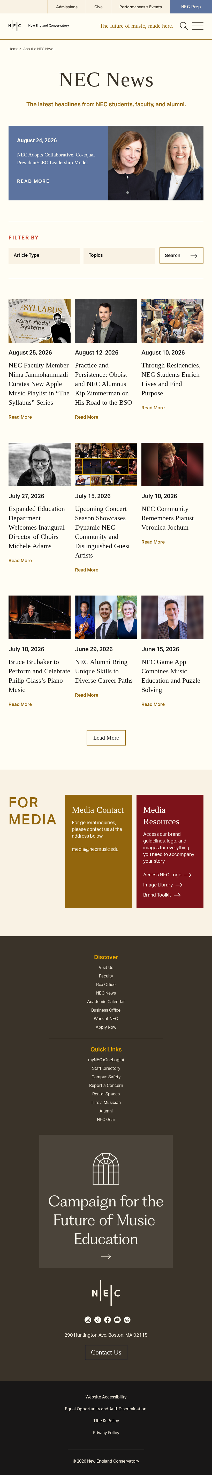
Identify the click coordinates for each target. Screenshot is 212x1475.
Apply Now (106, 1027)
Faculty (106, 976)
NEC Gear (106, 1120)
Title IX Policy (106, 1421)
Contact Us (106, 1352)
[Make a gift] (106, 1201)
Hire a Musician (106, 1103)
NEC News (106, 993)
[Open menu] (197, 26)
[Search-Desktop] (184, 26)
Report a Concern (106, 1085)
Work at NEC (106, 1019)
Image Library (158, 885)
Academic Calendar (106, 1002)
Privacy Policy (106, 1433)
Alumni (106, 1111)
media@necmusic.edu (95, 849)
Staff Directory (106, 1068)
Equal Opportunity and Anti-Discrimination (105, 1409)
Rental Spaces (106, 1094)
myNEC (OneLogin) (106, 1060)
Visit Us (106, 968)
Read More (33, 181)
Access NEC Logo (162, 875)
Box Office (106, 985)
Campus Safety (106, 1077)
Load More (106, 737)
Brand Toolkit (157, 895)
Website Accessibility (106, 1397)
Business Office (105, 1010)
